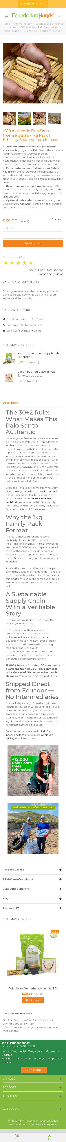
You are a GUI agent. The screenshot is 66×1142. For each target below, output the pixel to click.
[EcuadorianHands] (33, 16)
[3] (9, 263)
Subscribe (34, 1070)
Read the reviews (51, 274)
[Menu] (6, 15)
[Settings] (59, 15)
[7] (22, 263)
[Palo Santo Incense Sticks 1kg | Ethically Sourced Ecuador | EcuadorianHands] (58, 103)
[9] (28, 263)
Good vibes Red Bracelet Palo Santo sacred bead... (36, 373)
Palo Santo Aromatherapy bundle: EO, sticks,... (38, 355)
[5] (15, 263)
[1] (3, 263)
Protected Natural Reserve (19, 164)
